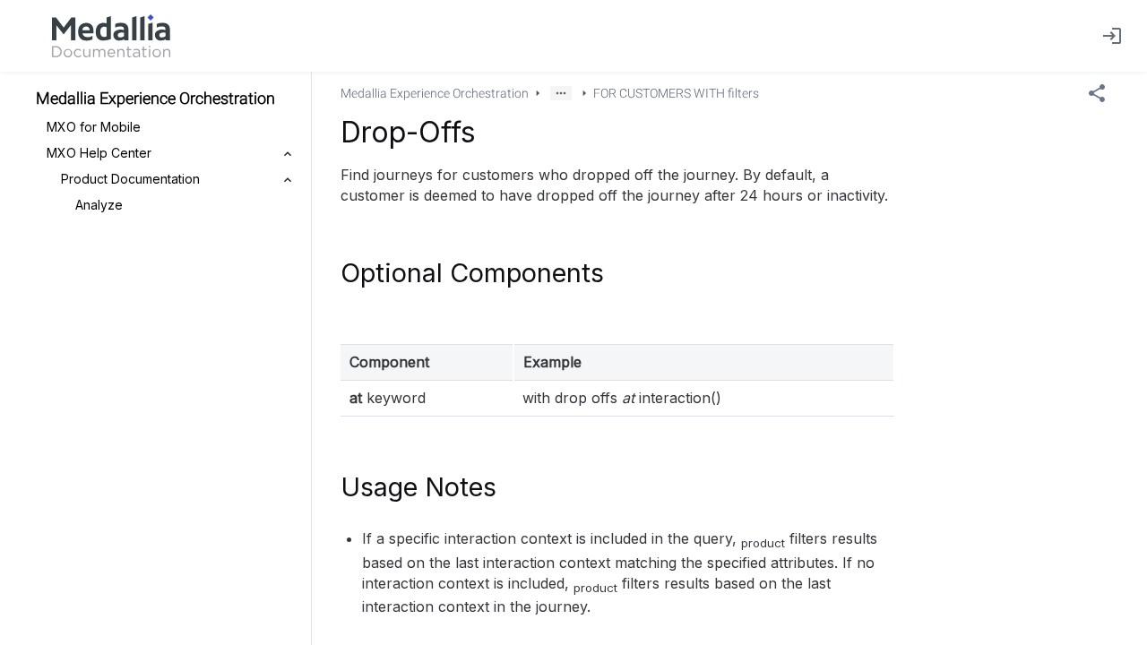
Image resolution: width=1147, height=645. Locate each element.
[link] (111, 36)
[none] (1096, 93)
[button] (561, 93)
